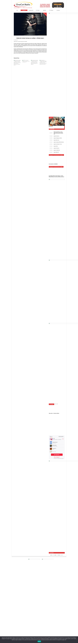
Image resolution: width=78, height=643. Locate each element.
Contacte (58, 10)
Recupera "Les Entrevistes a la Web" (56, 166)
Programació (31, 10)
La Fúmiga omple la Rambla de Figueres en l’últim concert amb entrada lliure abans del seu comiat (43, 63)
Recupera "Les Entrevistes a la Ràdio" (56, 154)
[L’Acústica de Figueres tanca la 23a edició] (25, 60)
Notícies (24, 10)
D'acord (39, 641)
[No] (76, 639)
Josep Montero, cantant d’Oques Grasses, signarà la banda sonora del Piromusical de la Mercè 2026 (17, 63)
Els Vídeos (51, 10)
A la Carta (37, 10)
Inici (17, 10)
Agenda (44, 10)
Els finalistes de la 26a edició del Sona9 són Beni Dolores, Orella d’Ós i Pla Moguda (34, 63)
